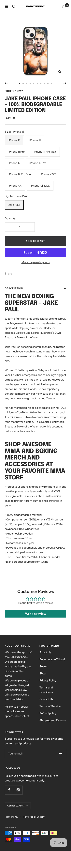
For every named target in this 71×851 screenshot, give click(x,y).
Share (8, 273)
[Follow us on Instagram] (18, 790)
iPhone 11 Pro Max (45, 151)
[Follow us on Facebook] (9, 790)
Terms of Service (50, 706)
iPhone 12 (14, 163)
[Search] (14, 6)
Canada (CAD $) (15, 805)
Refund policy (47, 713)
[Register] (60, 753)
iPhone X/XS (48, 174)
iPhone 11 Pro (16, 151)
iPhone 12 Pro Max (19, 174)
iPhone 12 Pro (37, 163)
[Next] (64, 83)
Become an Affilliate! (52, 659)
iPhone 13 (14, 140)
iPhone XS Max (40, 185)
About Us (45, 652)
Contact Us (46, 699)
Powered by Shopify (34, 816)
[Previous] (6, 83)
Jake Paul (14, 204)
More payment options (35, 262)
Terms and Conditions (46, 690)
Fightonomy (14, 90)
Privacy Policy (47, 680)
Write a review (35, 614)
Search (43, 666)
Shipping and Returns (52, 720)
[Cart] (64, 6)
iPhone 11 (35, 140)
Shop (42, 673)
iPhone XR (14, 185)
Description (14, 288)
